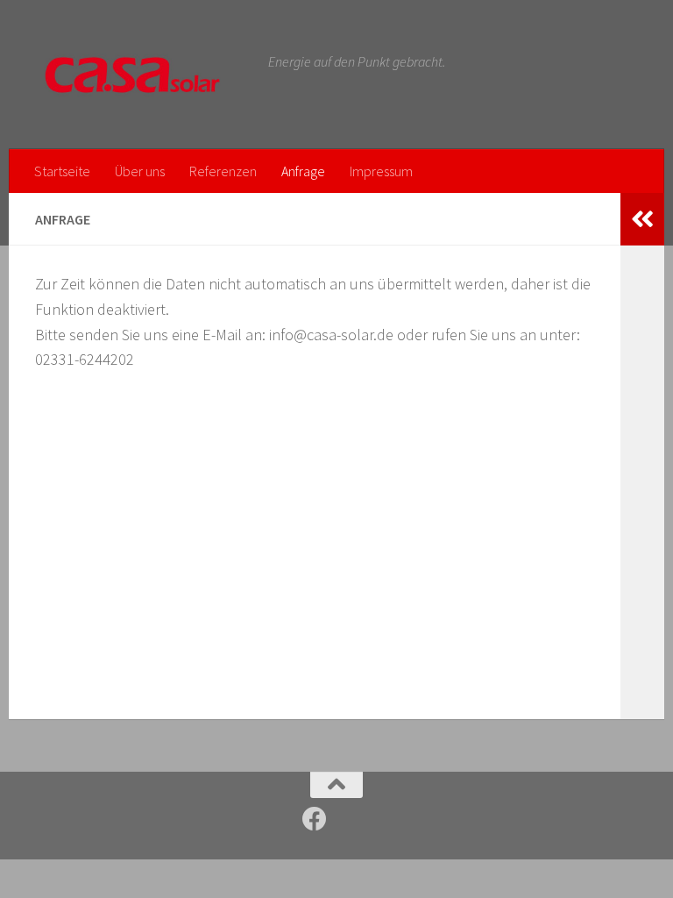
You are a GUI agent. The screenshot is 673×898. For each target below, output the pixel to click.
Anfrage (303, 171)
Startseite (62, 171)
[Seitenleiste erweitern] (642, 219)
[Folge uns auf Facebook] (314, 819)
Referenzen (223, 171)
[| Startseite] (143, 74)
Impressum (381, 171)
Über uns (140, 171)
